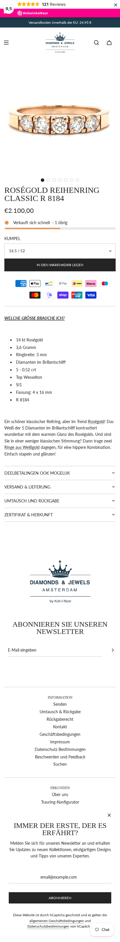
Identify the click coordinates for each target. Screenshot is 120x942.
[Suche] (96, 42)
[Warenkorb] (109, 42)
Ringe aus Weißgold (22, 447)
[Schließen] (109, 815)
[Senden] (112, 650)
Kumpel (12, 238)
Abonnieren (60, 898)
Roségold (96, 421)
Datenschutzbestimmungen (48, 926)
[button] (42, 180)
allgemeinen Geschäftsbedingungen (56, 921)
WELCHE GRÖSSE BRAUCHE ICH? (34, 318)
